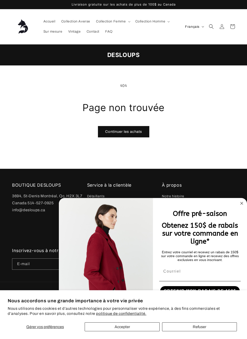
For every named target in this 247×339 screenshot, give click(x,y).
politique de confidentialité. (121, 313)
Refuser (199, 327)
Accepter (122, 327)
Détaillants (96, 196)
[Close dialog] (242, 203)
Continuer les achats (123, 132)
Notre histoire (173, 196)
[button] (112, 21)
